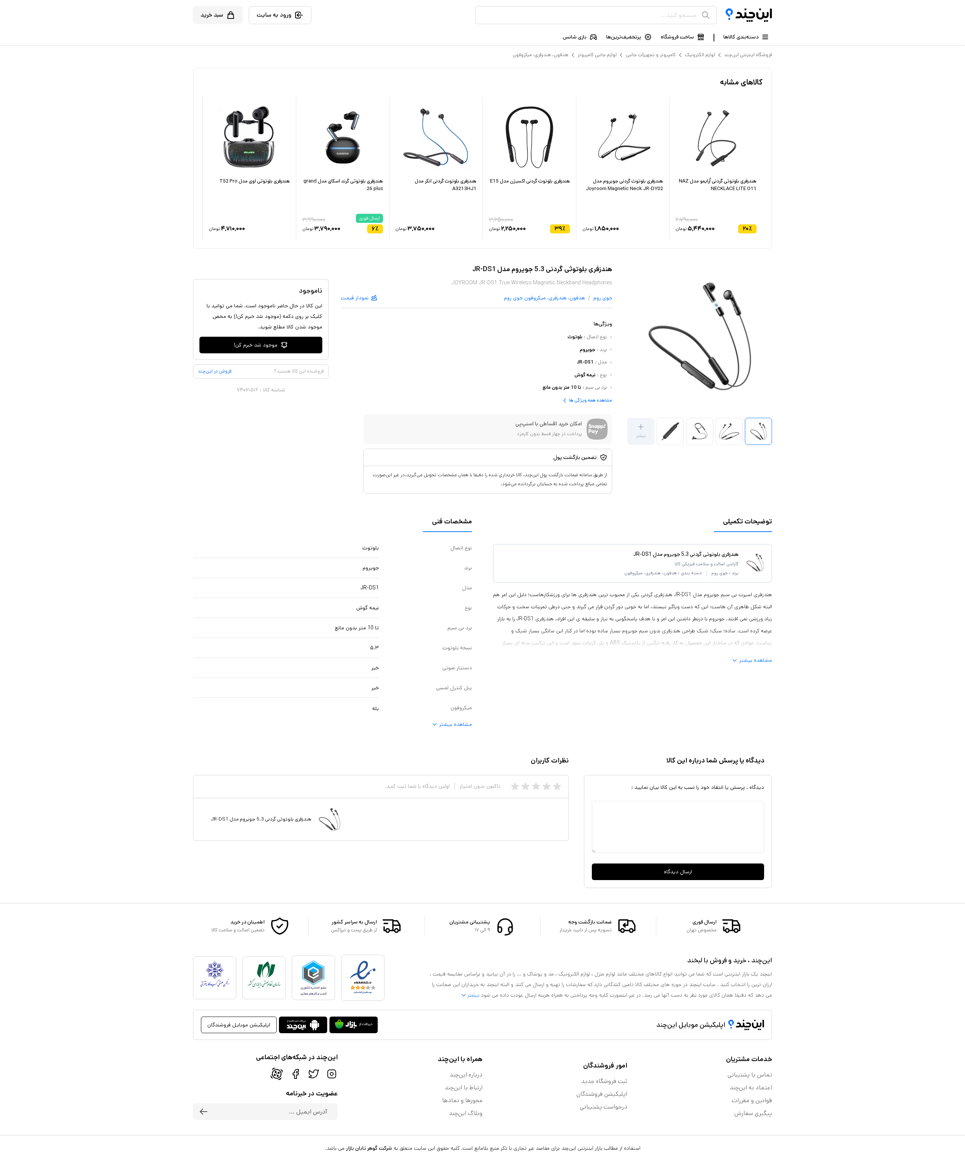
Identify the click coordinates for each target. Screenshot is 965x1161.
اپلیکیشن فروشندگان (601, 1094)
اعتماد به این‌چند (751, 1087)
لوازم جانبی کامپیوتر (597, 54)
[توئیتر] (314, 1074)
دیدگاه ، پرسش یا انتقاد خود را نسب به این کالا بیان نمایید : (697, 787)
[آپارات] (276, 1074)
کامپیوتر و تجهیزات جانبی (651, 54)
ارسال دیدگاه (678, 872)
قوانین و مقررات (752, 1100)
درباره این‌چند (466, 1075)
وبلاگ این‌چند (465, 1113)
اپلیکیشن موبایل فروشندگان (238, 1025)
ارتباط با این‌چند (463, 1087)
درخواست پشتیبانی (603, 1107)
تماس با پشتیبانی (750, 1075)
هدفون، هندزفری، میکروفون (540, 54)
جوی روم (602, 298)
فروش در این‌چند (214, 371)
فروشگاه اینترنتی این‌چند (748, 54)
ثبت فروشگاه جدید (604, 1081)
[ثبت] (203, 1111)
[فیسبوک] (296, 1074)
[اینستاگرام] (332, 1074)
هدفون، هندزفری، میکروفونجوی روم (544, 298)
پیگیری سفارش (753, 1113)
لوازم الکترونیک (700, 54)
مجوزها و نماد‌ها (462, 1100)
